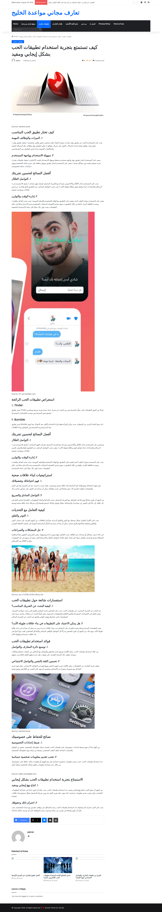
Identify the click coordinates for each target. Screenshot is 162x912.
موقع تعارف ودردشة (28, 24)
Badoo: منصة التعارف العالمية (58, 2)
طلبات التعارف (57, 24)
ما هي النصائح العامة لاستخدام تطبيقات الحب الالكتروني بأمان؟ (57, 876)
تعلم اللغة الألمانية (72, 24)
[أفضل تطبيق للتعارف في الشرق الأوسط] (26, 865)
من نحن (84, 24)
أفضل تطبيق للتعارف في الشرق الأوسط (26, 875)
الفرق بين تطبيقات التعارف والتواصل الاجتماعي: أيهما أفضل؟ (88, 876)
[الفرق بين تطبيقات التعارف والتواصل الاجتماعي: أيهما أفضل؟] (90, 865)
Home (15, 24)
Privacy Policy (104, 24)
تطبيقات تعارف (44, 24)
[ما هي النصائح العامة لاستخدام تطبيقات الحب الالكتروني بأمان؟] (58, 865)
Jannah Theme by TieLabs (54, 908)
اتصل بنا (92, 24)
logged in (24, 896)
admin (18, 60)
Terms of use (118, 24)
